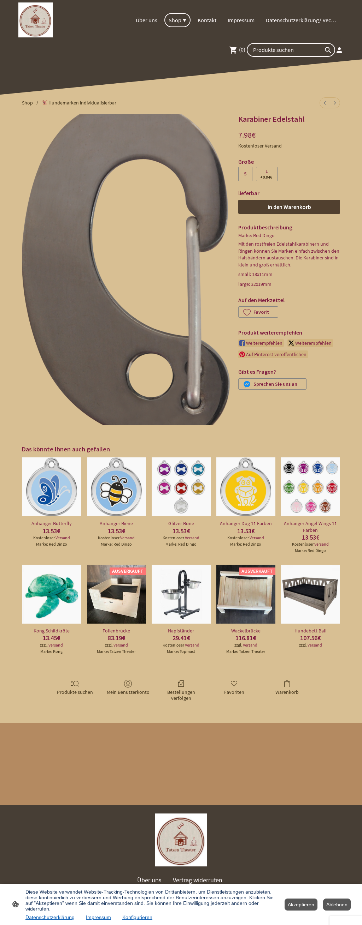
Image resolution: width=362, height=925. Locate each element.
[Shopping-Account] (339, 50)
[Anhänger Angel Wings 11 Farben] (310, 486)
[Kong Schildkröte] (51, 594)
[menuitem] (325, 103)
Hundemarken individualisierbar (81, 103)
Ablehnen (337, 904)
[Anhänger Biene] (116, 486)
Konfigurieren (137, 917)
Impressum (98, 917)
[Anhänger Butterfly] (51, 486)
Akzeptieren (301, 904)
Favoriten (234, 692)
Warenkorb (287, 692)
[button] (258, 312)
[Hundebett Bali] (310, 594)
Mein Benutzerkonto (128, 692)
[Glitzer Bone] (181, 486)
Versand (273, 146)
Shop (27, 103)
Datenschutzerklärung (50, 917)
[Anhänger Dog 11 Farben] (245, 486)
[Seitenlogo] (35, 19)
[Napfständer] (181, 594)
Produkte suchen (75, 692)
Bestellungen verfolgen (181, 695)
